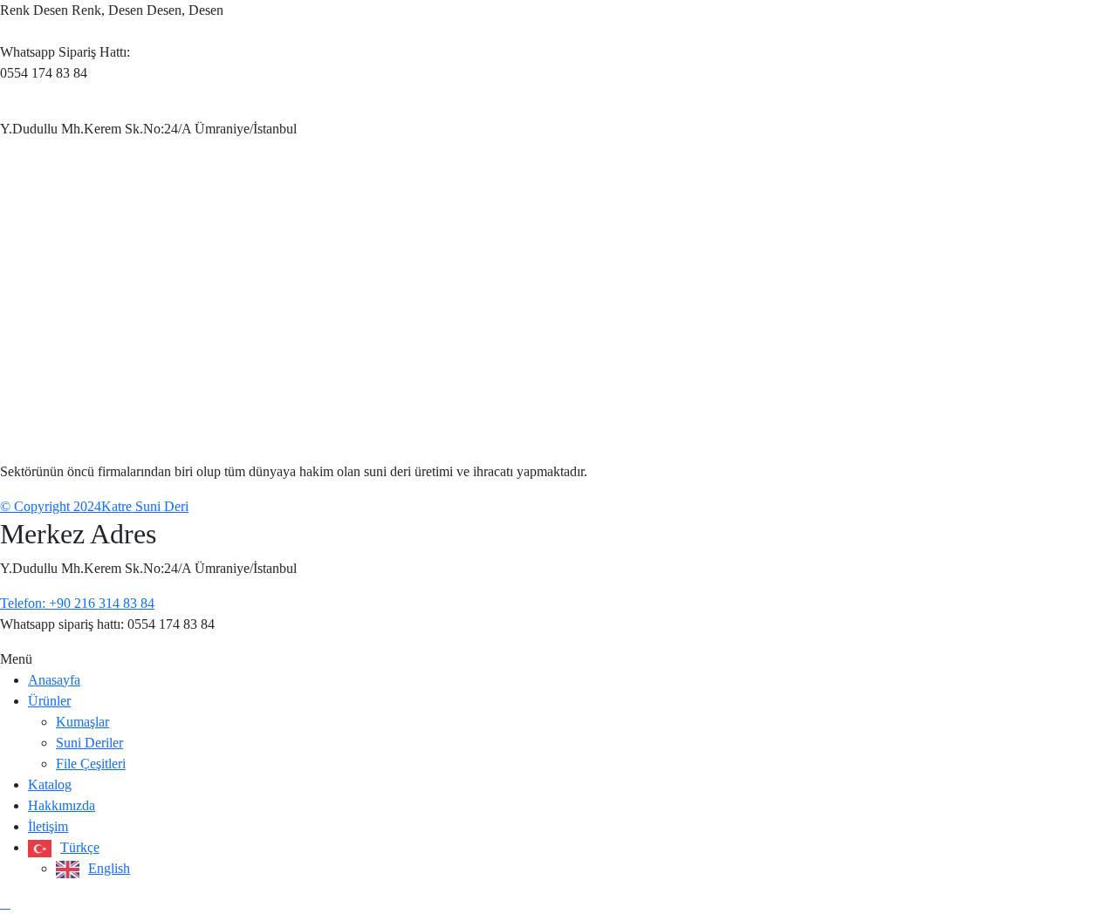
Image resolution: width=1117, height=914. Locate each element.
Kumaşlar (82, 721)
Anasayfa (54, 679)
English (109, 868)
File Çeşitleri (91, 763)
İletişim (48, 826)
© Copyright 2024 (50, 506)
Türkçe (79, 847)
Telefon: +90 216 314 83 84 (77, 603)
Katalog (50, 784)
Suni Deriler (89, 742)
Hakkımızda (61, 805)
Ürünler (49, 700)
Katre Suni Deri (144, 506)
